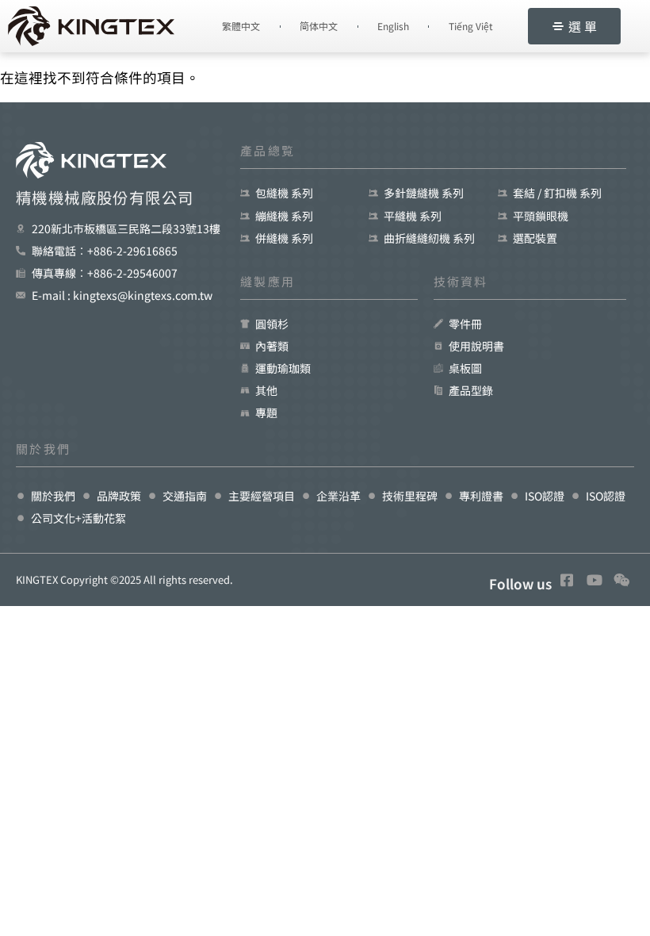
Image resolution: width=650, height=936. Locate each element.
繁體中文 (241, 26)
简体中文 (319, 26)
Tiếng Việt (471, 26)
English (393, 26)
